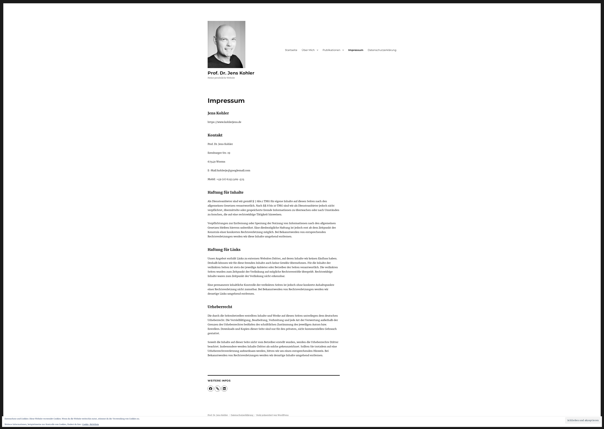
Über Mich (308, 50)
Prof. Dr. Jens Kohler (231, 73)
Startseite (291, 50)
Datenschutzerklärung (382, 50)
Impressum (355, 50)
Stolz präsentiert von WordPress (272, 415)
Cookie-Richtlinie (90, 424)
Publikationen (331, 50)
